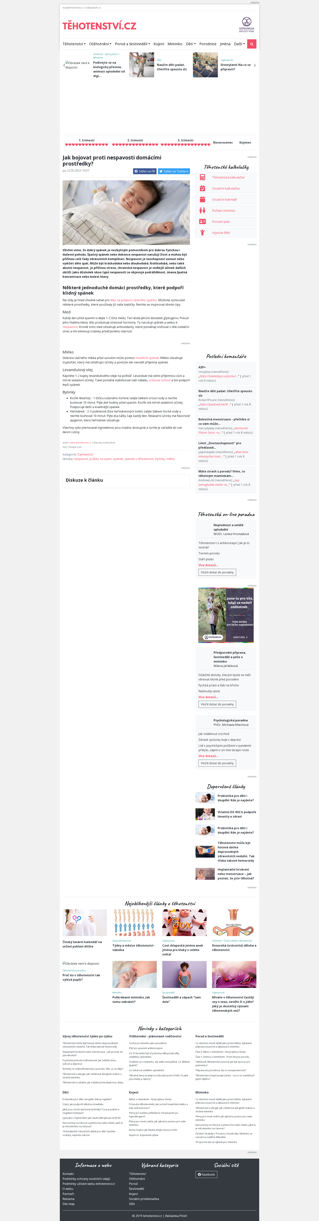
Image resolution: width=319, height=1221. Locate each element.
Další (238, 43)
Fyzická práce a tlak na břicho (218, 685)
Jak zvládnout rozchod (213, 734)
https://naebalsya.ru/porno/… (219, 376)
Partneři (68, 1194)
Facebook (208, 1174)
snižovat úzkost (160, 380)
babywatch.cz (93, 7)
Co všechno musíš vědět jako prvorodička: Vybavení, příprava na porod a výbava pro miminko (223, 1044)
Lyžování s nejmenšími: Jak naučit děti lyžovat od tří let (92, 1117)
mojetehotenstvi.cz (73, 7)
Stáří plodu (206, 559)
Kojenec (245, 142)
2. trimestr (135, 140)
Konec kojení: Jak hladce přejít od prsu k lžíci (153, 1129)
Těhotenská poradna (74, 970)
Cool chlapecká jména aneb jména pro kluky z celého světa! (182, 949)
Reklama (68, 1199)
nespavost (81, 459)
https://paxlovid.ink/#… (215, 404)
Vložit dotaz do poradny (217, 572)
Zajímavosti (227, 60)
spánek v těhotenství (139, 459)
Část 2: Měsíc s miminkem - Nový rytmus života (220, 1051)
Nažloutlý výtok (209, 691)
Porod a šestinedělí (131, 43)
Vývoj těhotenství (121, 940)
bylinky (160, 459)
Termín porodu (209, 553)
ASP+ (202, 367)
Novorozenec (223, 142)
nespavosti (70, 327)
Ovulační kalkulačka (226, 188)
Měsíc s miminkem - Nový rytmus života (150, 1099)
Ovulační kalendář (224, 199)
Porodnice (208, 43)
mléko (170, 459)
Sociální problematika (144, 1199)
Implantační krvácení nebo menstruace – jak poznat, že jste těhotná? (236, 873)
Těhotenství (73, 43)
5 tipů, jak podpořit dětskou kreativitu (83, 1104)
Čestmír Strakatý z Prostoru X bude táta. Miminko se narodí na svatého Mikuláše (223, 1135)
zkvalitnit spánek (147, 358)
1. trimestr (87, 140)
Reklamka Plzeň (176, 1216)
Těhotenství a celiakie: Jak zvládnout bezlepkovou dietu (93, 1082)
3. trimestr (186, 140)
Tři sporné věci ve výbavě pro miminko (216, 1142)
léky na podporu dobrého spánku (133, 300)
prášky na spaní (101, 459)
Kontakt (68, 1174)
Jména (225, 43)
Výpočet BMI (221, 233)
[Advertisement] (159, 106)
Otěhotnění (99, 43)
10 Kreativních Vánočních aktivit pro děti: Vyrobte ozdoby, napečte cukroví (89, 1133)
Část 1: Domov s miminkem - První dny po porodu (222, 1056)
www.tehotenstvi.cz (80, 442)
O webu (68, 1189)
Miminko (175, 43)
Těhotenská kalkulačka (228, 177)
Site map (69, 1204)
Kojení (159, 43)
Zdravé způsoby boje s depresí (219, 740)
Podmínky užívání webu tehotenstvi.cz (89, 1184)
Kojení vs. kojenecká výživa (143, 1135)
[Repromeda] (246, 24)
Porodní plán (221, 222)
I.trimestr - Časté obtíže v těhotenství (232, 940)
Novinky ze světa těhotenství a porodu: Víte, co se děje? (93, 1068)
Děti (189, 43)
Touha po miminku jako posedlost (148, 1043)
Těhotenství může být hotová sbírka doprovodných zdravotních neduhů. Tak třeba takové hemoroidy (236, 852)
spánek (118, 459)
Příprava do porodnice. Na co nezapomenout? (220, 1070)
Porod (133, 1184)
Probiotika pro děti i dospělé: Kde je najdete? (87, 1099)
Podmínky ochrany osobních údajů (86, 1179)
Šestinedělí (168, 992)
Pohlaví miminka (223, 211)
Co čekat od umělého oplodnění (146, 1070)
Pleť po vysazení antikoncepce (146, 1048)
